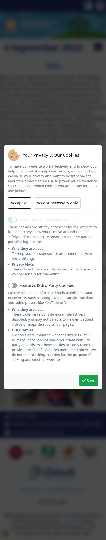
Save (90, 380)
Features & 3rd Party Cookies (47, 285)
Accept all (19, 203)
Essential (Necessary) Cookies (47, 219)
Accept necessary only (57, 203)
